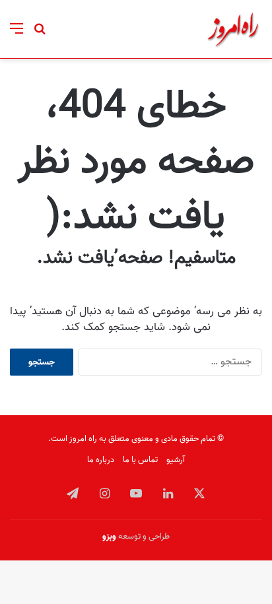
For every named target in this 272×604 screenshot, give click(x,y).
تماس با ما (140, 460)
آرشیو (175, 460)
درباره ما (100, 460)
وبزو (109, 536)
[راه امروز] (233, 29)
